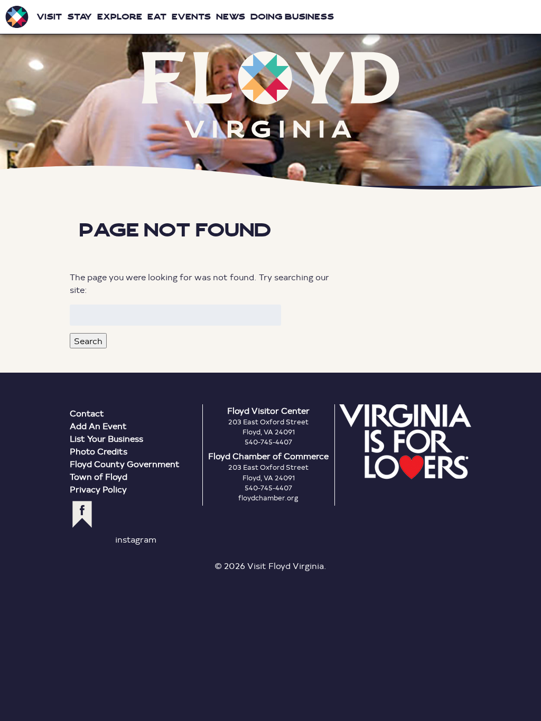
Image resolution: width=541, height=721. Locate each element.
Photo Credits (98, 451)
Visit (49, 17)
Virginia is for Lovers (405, 441)
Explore (119, 17)
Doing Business (292, 17)
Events (191, 17)
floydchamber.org (268, 497)
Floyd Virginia (270, 95)
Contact (87, 413)
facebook (82, 514)
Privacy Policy (98, 489)
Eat (156, 17)
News (230, 17)
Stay (79, 17)
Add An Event (98, 426)
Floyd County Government (125, 464)
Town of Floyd (98, 476)
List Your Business (106, 438)
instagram (135, 539)
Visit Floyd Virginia (17, 17)
